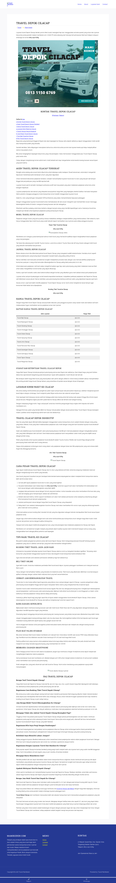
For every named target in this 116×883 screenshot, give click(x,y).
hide (23, 119)
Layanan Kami (95, 4)
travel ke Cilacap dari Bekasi (65, 788)
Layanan (45, 842)
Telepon (61, 115)
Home (79, 4)
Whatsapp (55, 115)
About (86, 4)
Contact (105, 4)
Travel (19, 27)
